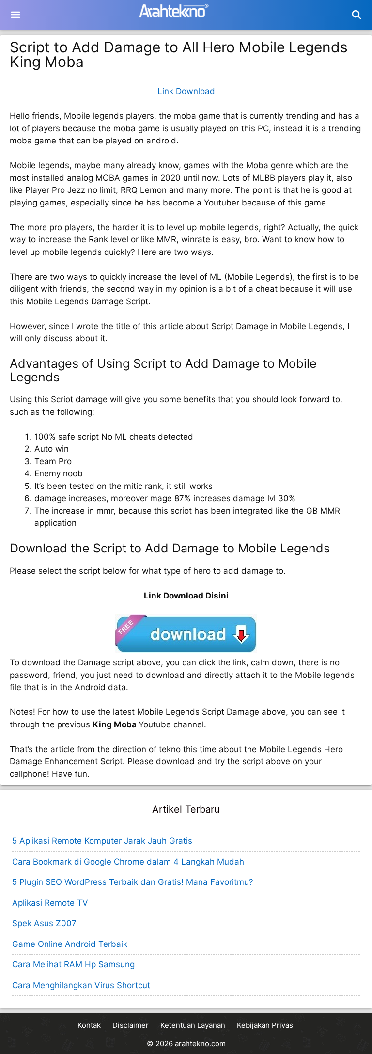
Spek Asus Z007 (44, 923)
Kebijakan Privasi (266, 1025)
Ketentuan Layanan (192, 1025)
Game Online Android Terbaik (69, 944)
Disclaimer (130, 1025)
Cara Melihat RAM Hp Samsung (73, 964)
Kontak (89, 1025)
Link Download (186, 91)
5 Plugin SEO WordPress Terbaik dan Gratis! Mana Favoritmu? (132, 882)
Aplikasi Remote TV (50, 903)
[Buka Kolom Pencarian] (356, 15)
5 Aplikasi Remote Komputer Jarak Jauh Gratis (102, 841)
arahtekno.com (200, 1043)
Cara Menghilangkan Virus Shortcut (81, 985)
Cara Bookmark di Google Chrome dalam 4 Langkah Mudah (128, 861)
